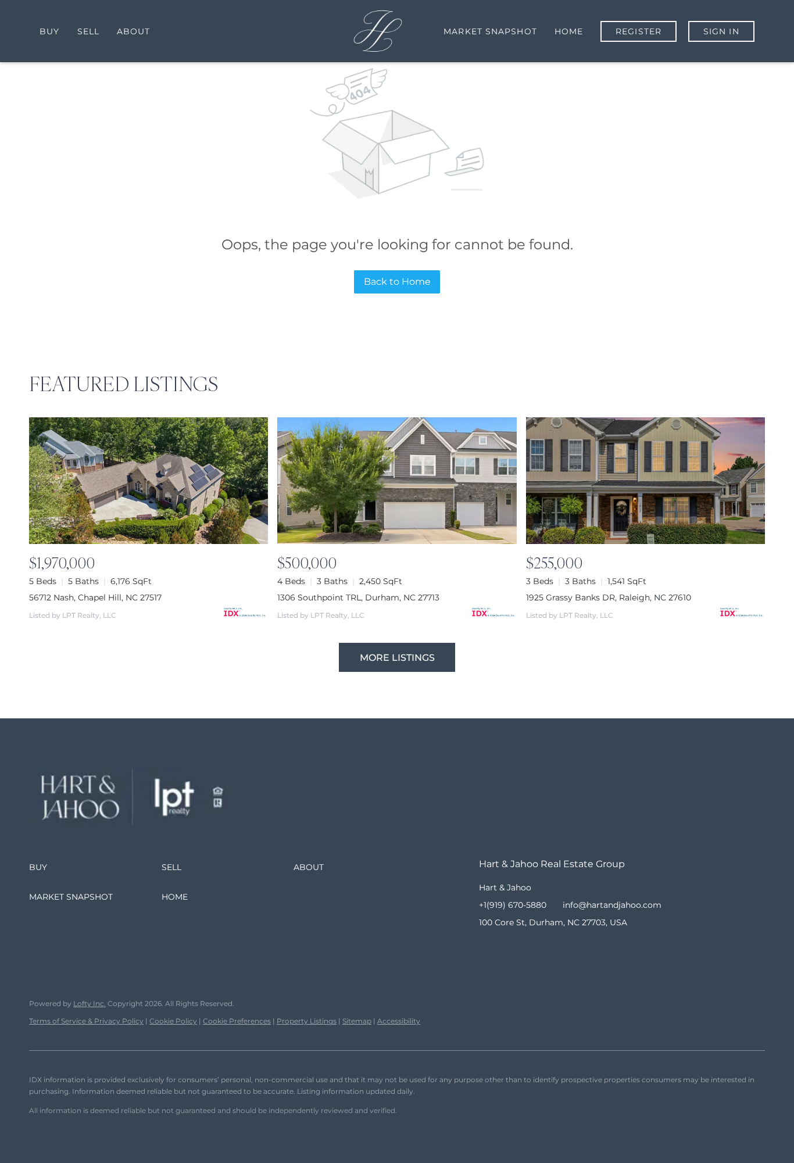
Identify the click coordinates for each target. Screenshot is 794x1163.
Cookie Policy (173, 1021)
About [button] (134, 31)
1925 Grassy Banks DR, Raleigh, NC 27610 (608, 597)
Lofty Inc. (89, 1003)
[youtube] (557, 948)
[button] (95, 867)
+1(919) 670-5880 (512, 905)
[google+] (580, 948)
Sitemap (356, 1021)
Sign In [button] (721, 31)
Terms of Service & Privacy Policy (86, 1021)
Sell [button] (88, 31)
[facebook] (487, 948)
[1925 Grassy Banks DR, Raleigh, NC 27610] (645, 480)
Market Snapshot (490, 31)
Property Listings (307, 1021)
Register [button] (638, 31)
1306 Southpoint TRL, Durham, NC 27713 (358, 597)
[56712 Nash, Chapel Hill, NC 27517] (148, 480)
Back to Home (397, 281)
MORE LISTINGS (397, 657)
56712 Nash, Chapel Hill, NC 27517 (95, 597)
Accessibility (398, 1021)
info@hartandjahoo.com (612, 905)
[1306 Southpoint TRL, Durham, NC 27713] (396, 480)
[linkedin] (511, 948)
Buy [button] (49, 31)
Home (569, 31)
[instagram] (534, 948)
